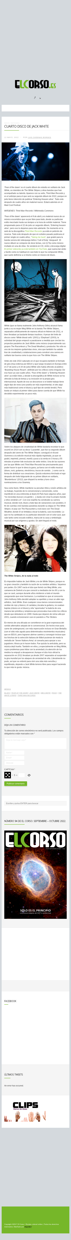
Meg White (46, 693)
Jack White (34, 693)
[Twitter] (39, 96)
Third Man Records (33, 231)
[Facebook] (33, 96)
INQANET (28, 1227)
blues (7, 693)
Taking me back (38, 237)
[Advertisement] (35, 38)
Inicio (6, 123)
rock (54, 693)
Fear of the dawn (19, 693)
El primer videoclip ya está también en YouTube (25, 249)
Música (7, 689)
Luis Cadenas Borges (39, 137)
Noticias (15, 123)
